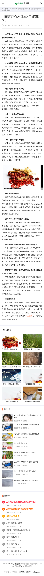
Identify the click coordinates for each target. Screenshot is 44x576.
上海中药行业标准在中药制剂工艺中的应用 (21, 502)
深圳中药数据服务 (12, 544)
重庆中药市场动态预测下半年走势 (26, 480)
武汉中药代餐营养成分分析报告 (17, 551)
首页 (11, 9)
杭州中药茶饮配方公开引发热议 (25, 471)
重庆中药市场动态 (12, 537)
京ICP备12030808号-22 (12, 572)
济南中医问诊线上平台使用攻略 (25, 452)
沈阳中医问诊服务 (12, 516)
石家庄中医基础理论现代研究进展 (18, 530)
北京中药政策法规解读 (14, 523)
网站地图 (23, 564)
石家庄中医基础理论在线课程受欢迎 (26, 434)
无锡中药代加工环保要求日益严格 (26, 462)
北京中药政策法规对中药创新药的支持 (19, 509)
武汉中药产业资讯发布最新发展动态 (26, 425)
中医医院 (28, 316)
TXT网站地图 (27, 566)
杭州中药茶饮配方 (20, 443)
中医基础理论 (19, 9)
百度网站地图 (33, 564)
